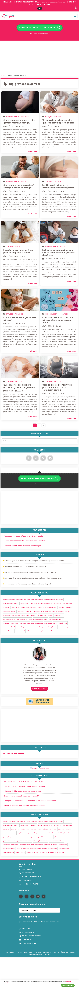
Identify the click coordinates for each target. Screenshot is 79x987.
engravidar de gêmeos (34, 611)
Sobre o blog (38, 689)
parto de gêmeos (23, 627)
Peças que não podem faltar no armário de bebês (23, 536)
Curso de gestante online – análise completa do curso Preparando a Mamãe (34, 560)
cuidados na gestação (28, 607)
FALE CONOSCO (27, 880)
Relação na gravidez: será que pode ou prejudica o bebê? (18, 251)
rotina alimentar (8, 631)
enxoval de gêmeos (50, 611)
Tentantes (58, 182)
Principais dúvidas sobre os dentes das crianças (22, 546)
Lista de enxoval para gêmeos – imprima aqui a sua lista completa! (30, 572)
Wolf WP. (47, 954)
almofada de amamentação (13, 599)
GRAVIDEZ (25, 117)
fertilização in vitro (64, 611)
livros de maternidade (10, 623)
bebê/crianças (49, 599)
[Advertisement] (39, 58)
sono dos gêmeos (40, 631)
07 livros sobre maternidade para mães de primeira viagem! (28, 584)
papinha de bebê (9, 627)
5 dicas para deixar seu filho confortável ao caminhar (24, 541)
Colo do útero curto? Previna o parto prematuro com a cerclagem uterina (57, 387)
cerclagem (57, 603)
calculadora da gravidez (28, 603)
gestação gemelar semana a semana (16, 615)
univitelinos (52, 631)
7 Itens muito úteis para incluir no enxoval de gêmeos (24, 805)
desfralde (69, 607)
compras (6, 607)
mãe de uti (48, 623)
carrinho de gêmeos (45, 603)
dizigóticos (20, 611)
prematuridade (35, 627)
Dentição (61, 607)
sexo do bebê (20, 631)
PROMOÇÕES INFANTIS (30, 884)
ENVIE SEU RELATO (28, 873)
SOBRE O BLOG (27, 869)
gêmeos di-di (58, 615)
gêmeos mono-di (9, 619)
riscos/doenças (64, 627)
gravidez (34, 615)
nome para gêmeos (60, 623)
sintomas (30, 631)
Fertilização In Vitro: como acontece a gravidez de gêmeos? (58, 186)
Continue (31, 151)
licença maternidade (56, 619)
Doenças (48, 117)
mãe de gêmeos (37, 623)
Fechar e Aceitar (68, 985)
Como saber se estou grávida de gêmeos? (19, 318)
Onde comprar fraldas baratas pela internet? (21, 796)
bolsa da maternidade (10, 603)
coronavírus (15, 607)
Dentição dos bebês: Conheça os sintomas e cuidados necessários (30, 801)
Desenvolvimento (13, 117)
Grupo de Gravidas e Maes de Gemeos (37, 28)
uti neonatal (61, 631)
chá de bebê (67, 603)
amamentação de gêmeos (33, 599)
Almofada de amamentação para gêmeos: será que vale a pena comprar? (34, 578)
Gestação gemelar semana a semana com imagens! (25, 566)
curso (40, 607)
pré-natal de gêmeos (49, 627)
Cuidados (10, 247)
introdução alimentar (40, 619)
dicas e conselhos (9, 611)
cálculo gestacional (49, 607)
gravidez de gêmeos (45, 615)
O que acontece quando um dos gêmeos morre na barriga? (19, 121)
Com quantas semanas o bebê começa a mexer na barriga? (18, 186)
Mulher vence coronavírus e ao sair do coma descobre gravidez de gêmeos (58, 253)
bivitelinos (59, 599)
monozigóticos (25, 623)
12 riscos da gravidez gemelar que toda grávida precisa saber (58, 121)
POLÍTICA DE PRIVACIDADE (31, 877)
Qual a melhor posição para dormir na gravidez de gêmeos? (19, 386)
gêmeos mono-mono (24, 619)
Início (3, 75)
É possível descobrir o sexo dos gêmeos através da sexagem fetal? (57, 320)
